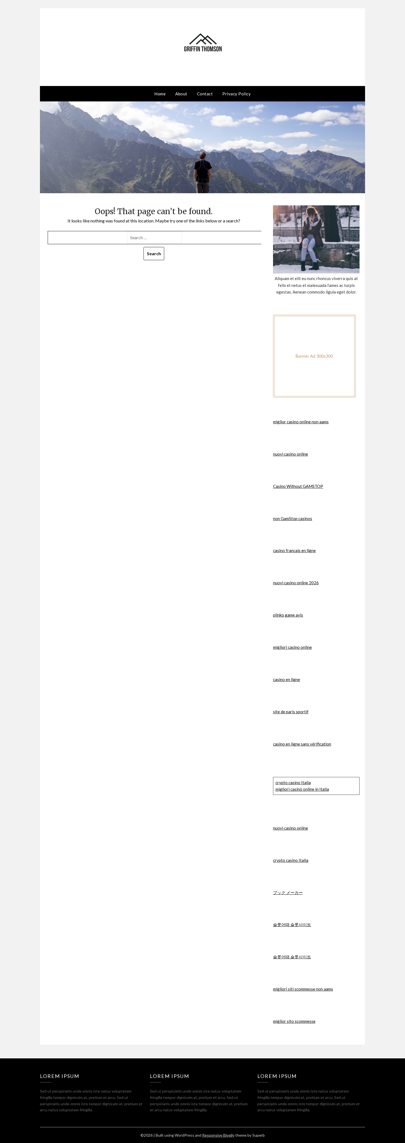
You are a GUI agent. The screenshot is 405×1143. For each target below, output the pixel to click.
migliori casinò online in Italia (302, 789)
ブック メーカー (288, 892)
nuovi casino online (290, 453)
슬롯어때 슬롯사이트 (292, 924)
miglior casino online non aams (301, 421)
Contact (205, 93)
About (181, 93)
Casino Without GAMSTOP (298, 486)
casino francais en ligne (294, 550)
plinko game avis (288, 614)
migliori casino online (292, 647)
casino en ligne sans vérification (302, 743)
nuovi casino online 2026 (296, 582)
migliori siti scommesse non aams (303, 988)
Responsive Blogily (218, 1135)
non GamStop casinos (292, 518)
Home (160, 93)
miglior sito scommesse (294, 1021)
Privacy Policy (236, 93)
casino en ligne (286, 679)
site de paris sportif (291, 711)
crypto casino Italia (293, 782)
